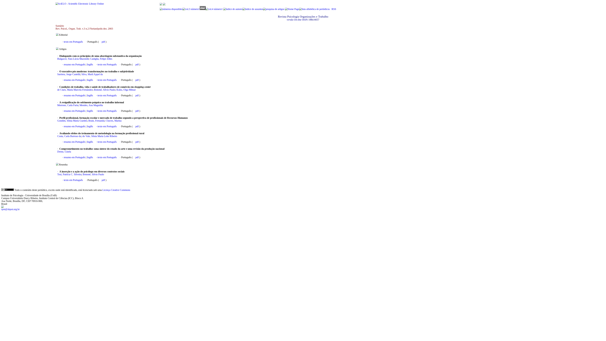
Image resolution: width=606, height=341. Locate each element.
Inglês (89, 64)
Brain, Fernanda (96, 120)
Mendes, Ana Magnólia (91, 105)
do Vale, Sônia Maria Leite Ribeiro (99, 136)
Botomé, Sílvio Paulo (104, 89)
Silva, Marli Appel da (92, 74)
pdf (104, 41)
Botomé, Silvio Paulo (93, 174)
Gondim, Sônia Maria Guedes (72, 120)
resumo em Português (74, 64)
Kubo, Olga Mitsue (126, 89)
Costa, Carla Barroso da (69, 136)
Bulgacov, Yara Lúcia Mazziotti (73, 58)
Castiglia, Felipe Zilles (101, 58)
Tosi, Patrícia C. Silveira (69, 174)
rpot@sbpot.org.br (10, 209)
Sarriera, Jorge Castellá (68, 74)
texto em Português (73, 41)
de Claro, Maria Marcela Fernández (75, 89)
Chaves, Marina (114, 120)
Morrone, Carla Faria (67, 105)
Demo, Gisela (64, 151)
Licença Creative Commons (116, 190)
